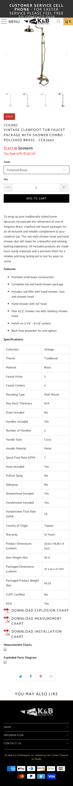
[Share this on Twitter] (21, 676)
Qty (6, 179)
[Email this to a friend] (51, 676)
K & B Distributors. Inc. (23, 755)
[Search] (58, 21)
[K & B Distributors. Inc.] (36, 21)
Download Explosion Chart (40, 610)
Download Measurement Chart (36, 621)
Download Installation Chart (36, 634)
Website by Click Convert (47, 755)
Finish (7, 162)
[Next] (66, 53)
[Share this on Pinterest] (41, 676)
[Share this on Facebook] (31, 676)
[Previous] (7, 53)
